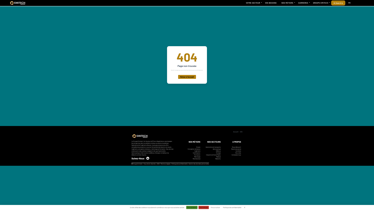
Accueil (235, 132)
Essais (198, 147)
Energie (218, 153)
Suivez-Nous (137, 158)
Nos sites (238, 153)
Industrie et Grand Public (213, 155)
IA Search (338, 3)
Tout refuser (203, 207)
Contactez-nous (236, 155)
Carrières (303, 3)
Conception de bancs (194, 149)
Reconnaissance (236, 149)
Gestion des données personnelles (199, 164)
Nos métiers (287, 3)
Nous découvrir (236, 147)
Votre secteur (253, 3)
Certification (196, 153)
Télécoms (218, 159)
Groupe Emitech (320, 3)
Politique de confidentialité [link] (232, 207)
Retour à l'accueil (187, 77)
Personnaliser (215, 207)
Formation (197, 155)
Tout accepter (192, 207)
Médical (218, 157)
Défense (218, 151)
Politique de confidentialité (180, 164)
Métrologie (197, 157)
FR (349, 3)
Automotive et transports (213, 147)
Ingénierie (197, 151)
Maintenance (196, 159)
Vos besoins (271, 3)
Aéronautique (217, 149)
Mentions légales (165, 164)
